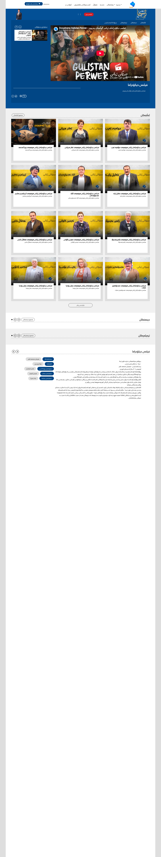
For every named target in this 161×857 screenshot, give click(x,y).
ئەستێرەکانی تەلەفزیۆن (82, 4)
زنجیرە (118, 4)
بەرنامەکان (110, 4)
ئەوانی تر (68, 4)
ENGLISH (46, 4)
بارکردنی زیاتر (81, 305)
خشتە (102, 4)
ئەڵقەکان (143, 22)
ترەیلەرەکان (123, 22)
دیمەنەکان (134, 22)
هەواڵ (95, 4)
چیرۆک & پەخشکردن (111, 22)
